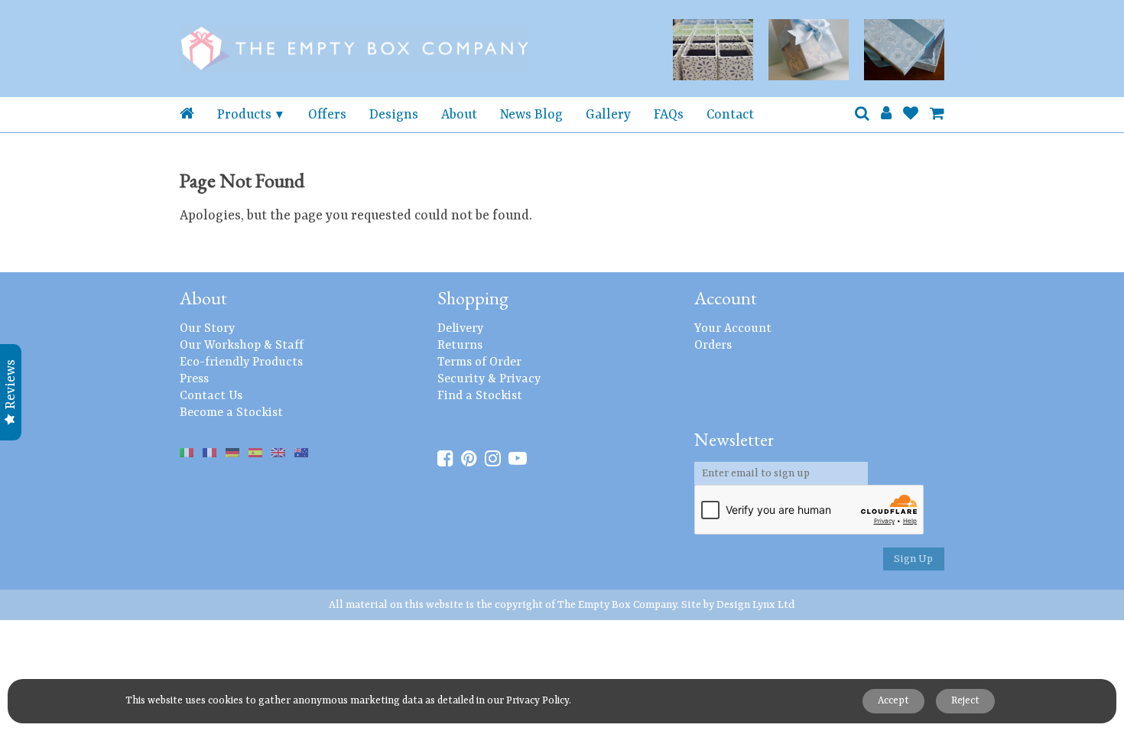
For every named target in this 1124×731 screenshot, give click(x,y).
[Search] (862, 114)
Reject (965, 701)
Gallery (608, 114)
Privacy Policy (537, 701)
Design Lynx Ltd (755, 605)
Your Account (733, 329)
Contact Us (211, 396)
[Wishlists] (910, 114)
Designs (393, 114)
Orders (713, 346)
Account (725, 298)
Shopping (472, 298)
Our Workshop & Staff (242, 346)
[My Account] (886, 114)
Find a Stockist (479, 396)
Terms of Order (479, 362)
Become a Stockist (231, 413)
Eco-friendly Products (241, 362)
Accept (893, 701)
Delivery (460, 329)
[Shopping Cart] (937, 114)
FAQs (669, 114)
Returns (459, 346)
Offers (327, 114)
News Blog (531, 114)
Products (244, 114)
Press (194, 379)
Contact (730, 114)
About (459, 114)
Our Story (207, 329)
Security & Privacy (489, 379)
